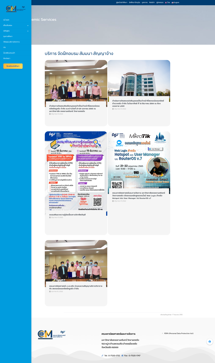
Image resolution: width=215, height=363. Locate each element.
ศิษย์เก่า (152, 2)
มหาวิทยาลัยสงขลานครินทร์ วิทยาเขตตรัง (120, 340)
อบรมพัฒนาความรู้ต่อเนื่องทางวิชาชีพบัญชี (67, 214)
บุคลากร (145, 2)
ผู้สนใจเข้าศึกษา (121, 2)
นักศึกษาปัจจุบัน (134, 2)
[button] (210, 342)
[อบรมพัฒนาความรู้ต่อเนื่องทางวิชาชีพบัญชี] (76, 173)
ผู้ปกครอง (159, 2)
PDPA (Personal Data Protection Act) (178, 333)
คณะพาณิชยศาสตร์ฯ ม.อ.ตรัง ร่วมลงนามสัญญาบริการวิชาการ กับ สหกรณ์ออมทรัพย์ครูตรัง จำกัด (75, 287)
